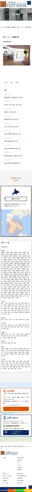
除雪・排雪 (5, 483)
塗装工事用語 (20, 480)
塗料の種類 (19, 478)
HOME (4, 457)
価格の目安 (19, 483)
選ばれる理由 (20, 457)
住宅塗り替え (6, 478)
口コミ (18, 462)
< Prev (6, 82)
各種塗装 (5, 480)
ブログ (18, 464)
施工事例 (7, 27)
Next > (17, 82)
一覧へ (11, 82)
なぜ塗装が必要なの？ (22, 475)
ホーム (2, 27)
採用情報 (19, 469)
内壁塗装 (13, 27)
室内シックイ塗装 (7, 475)
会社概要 (19, 467)
